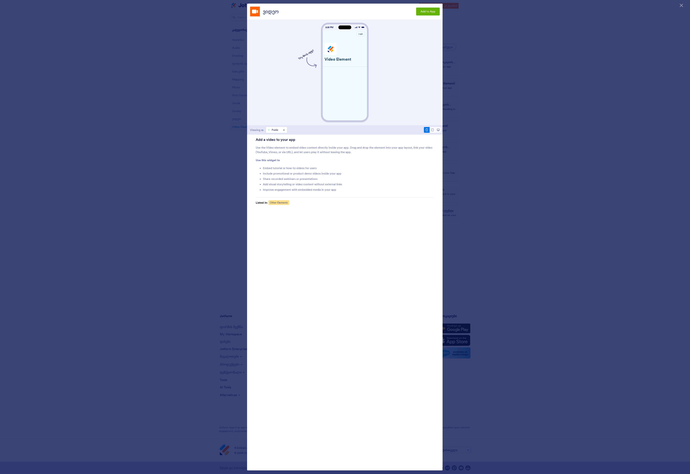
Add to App (427, 11)
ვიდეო (271, 11)
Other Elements (279, 202)
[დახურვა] (681, 5)
